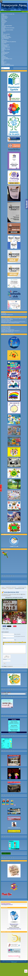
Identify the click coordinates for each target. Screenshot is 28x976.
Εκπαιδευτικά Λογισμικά (5, 326)
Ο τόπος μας (3, 313)
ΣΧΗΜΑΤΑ (3, 48)
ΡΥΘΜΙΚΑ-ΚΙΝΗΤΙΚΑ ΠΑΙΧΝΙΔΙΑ (7, 65)
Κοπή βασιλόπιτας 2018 (5, 327)
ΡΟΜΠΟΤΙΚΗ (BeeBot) (5, 64)
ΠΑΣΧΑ (2, 43)
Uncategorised (10, 588)
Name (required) (17, 634)
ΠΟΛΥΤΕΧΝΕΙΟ (4, 46)
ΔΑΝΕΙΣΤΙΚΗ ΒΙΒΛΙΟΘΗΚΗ (6, 25)
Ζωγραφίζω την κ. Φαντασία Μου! (7, 329)
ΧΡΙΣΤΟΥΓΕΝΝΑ (4, 57)
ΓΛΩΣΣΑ (2, 23)
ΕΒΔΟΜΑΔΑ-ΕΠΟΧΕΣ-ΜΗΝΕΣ (7, 29)
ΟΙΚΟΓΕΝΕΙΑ (3, 42)
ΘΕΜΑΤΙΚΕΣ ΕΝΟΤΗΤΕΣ (11, 587)
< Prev (3, 628)
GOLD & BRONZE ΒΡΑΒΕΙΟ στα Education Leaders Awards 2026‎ (13, 318)
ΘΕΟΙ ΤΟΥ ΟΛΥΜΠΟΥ (5, 34)
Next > (7, 628)
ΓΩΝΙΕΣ (2, 24)
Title (15, 639)
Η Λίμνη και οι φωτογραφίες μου (14, 827)
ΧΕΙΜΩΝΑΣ (3, 56)
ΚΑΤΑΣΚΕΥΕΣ (4, 35)
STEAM (2, 63)
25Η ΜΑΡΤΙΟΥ (4, 16)
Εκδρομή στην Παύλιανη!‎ (6, 320)
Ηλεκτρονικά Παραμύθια (5, 328)
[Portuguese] (8, 692)
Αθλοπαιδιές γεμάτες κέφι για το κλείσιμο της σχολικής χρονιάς (13, 321)
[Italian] (6, 692)
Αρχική (3, 587)
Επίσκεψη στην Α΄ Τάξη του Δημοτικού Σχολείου (10, 322)
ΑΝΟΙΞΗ (2, 19)
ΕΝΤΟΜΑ (3, 28)
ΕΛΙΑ (2, 33)
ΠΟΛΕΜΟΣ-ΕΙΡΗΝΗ (5, 44)
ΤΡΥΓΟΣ (3, 51)
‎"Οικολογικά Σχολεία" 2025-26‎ (7, 319)
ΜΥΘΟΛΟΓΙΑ (3, 62)
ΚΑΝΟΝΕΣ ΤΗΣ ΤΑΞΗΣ (5, 36)
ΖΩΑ (2, 32)
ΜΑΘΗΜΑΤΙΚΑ (4, 40)
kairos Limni (6, 738)
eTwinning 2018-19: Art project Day (7, 13)
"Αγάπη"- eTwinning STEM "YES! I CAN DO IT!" (10, 330)
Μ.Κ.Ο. (2, 39)
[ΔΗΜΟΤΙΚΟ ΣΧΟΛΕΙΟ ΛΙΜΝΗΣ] (14, 760)
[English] (2, 692)
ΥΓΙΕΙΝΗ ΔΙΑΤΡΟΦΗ (5, 52)
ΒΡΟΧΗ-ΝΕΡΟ (4, 21)
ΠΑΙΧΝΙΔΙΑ (3, 31)
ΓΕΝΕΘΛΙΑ (3, 22)
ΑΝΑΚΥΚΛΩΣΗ (4, 18)
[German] (5, 692)
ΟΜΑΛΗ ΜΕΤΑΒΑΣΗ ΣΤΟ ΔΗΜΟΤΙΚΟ (8, 41)
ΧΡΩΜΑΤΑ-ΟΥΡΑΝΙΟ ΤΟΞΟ (6, 58)
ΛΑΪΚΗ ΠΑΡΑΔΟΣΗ (5, 38)
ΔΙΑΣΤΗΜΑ (3, 26)
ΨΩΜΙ (2, 61)
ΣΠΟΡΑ (2, 50)
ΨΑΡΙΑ (2, 59)
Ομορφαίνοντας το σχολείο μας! (7, 331)
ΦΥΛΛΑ (2, 55)
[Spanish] (10, 692)
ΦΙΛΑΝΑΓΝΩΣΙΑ (4, 53)
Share (4, 626)
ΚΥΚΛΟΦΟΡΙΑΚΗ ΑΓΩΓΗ (6, 37)
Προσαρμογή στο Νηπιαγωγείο (7, 314)
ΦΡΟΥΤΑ (3, 54)
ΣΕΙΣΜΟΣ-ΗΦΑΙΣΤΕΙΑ (5, 47)
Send (4, 663)
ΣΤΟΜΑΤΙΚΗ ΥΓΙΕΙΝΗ (5, 49)
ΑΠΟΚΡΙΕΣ (3, 20)
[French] (3, 692)
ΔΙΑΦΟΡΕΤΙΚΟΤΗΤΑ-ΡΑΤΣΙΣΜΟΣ (7, 27)
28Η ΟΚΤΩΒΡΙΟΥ (4, 17)
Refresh (5, 659)
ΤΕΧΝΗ (2, 15)
